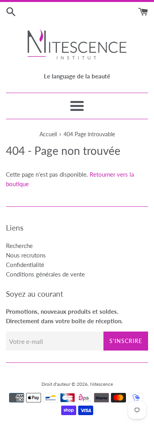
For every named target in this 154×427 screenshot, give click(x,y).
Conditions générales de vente (45, 274)
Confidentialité (25, 264)
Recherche (19, 245)
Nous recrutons (26, 255)
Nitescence (101, 384)
